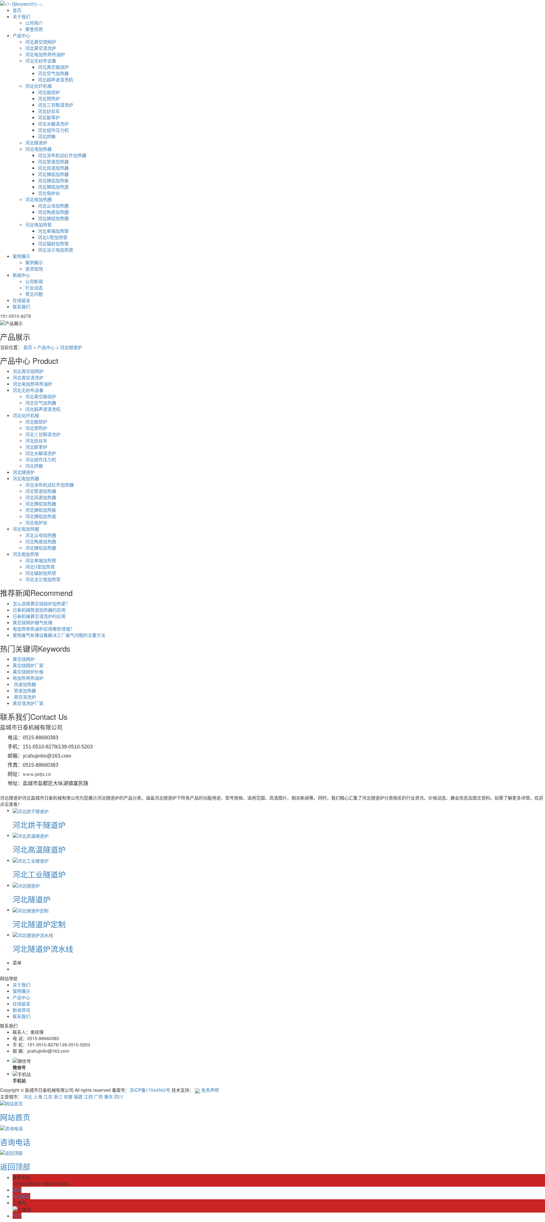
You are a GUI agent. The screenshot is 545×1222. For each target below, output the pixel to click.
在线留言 (21, 300)
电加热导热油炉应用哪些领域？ (43, 629)
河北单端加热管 (53, 231)
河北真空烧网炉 (40, 41)
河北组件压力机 (53, 130)
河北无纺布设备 (40, 60)
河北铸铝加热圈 (53, 218)
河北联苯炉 (49, 117)
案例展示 (21, 256)
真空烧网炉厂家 (28, 665)
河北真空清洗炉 (40, 48)
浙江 (58, 1096)
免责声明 (210, 1090)
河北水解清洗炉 (53, 123)
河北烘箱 (47, 136)
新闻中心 (21, 275)
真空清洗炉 (24, 697)
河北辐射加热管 (53, 243)
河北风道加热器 (53, 168)
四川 (118, 1096)
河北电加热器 (38, 149)
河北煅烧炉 (49, 92)
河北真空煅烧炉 (53, 67)
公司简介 (34, 23)
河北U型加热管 (52, 237)
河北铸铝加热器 (53, 174)
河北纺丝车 (49, 111)
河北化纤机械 (38, 86)
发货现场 (34, 268)
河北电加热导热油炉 (45, 54)
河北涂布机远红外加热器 (62, 155)
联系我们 (21, 306)
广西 (98, 1096)
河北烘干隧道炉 (39, 824)
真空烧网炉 (24, 659)
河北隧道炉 (36, 142)
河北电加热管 (38, 224)
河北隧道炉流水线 (43, 948)
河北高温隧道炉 (39, 849)
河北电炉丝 (49, 193)
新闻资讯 (21, 1010)
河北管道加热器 (53, 161)
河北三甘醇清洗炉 (55, 105)
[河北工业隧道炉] (31, 860)
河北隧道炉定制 (39, 923)
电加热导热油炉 (28, 678)
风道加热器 (24, 684)
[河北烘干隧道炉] (31, 810)
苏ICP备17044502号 (150, 1090)
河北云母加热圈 (53, 205)
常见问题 (34, 294)
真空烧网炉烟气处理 (32, 622)
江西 (88, 1096)
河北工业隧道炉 (39, 874)
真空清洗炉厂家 (28, 703)
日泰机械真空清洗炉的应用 (39, 616)
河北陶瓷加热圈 (53, 212)
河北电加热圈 (38, 199)
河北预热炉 (49, 98)
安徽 (68, 1096)
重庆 (108, 1096)
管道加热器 (24, 690)
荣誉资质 (34, 29)
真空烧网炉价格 (28, 671)
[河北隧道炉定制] (31, 909)
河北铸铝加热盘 (53, 186)
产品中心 (21, 35)
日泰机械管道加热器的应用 (39, 610)
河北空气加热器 (53, 73)
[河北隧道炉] (26, 885)
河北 (27, 1096)
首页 (17, 10)
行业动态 (34, 287)
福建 (78, 1096)
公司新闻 (34, 281)
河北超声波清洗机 (55, 79)
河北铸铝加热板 (53, 180)
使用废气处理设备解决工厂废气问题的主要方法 (59, 635)
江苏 (48, 1096)
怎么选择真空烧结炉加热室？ (41, 603)
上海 (37, 1096)
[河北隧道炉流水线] (33, 934)
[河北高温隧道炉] (31, 835)
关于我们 (21, 16)
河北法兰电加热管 (55, 250)
